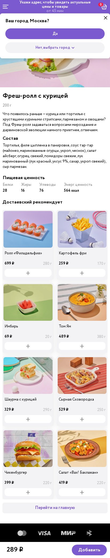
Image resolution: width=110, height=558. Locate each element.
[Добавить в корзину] (28, 273)
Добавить (89, 549)
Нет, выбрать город (53, 47)
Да (55, 33)
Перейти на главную (55, 508)
